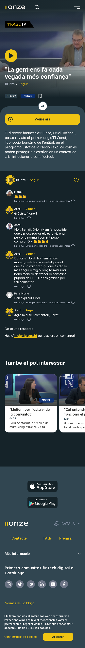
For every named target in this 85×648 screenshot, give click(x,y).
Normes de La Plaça (19, 603)
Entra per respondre (36, 201)
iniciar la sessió (25, 336)
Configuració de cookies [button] (20, 637)
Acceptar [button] (58, 636)
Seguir (23, 84)
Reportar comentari (59, 201)
